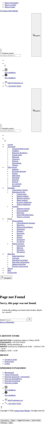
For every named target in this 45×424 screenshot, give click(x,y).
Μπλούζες (20, 225)
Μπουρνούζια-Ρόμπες (25, 227)
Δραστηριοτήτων (18, 256)
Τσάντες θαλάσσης (24, 204)
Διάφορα (15, 169)
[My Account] (25, 59)
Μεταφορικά (9, 373)
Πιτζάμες (20, 231)
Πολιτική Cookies (11, 383)
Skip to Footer (10, 7)
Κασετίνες (20, 213)
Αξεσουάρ (11, 147)
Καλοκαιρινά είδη (18, 192)
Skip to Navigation (11, 3)
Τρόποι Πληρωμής (11, 375)
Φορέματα (20, 233)
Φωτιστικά (16, 186)
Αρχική (10, 145)
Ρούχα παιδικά (17, 221)
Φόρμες (19, 235)
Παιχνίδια (11, 254)
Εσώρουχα (21, 239)
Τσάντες (15, 165)
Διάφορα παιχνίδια (19, 264)
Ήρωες (10, 268)
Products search (8, 53)
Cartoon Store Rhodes (22, 411)
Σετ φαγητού (16, 184)
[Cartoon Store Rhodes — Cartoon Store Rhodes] (9, 11)
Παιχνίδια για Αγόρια (20, 260)
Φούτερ (19, 237)
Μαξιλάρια (16, 176)
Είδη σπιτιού (12, 167)
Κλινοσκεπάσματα (19, 171)
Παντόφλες (21, 229)
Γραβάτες (15, 151)
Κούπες (15, 173)
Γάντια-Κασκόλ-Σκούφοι (26, 223)
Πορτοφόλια (16, 163)
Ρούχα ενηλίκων (18, 244)
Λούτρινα (15, 258)
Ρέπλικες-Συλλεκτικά (20, 266)
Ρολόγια (15, 161)
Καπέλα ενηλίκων (23, 198)
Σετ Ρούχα (20, 242)
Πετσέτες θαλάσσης (24, 202)
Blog (9, 270)
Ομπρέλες (16, 159)
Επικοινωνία (12, 273)
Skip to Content (10, 5)
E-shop (7, 364)
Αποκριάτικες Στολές (20, 190)
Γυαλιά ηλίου (17, 155)
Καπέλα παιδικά (22, 196)
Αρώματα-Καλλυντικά (20, 149)
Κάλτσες (20, 248)
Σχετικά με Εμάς (11, 359)
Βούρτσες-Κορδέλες (19, 153)
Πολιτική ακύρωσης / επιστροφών (17, 377)
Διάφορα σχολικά (23, 209)
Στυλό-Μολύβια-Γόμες (25, 215)
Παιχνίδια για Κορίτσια (20, 262)
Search (2, 320)
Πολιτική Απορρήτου (12, 381)
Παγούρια (15, 178)
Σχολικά (15, 206)
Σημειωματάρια (22, 211)
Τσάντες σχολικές (23, 217)
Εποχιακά (11, 188)
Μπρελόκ (15, 157)
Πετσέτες (15, 180)
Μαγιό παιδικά (22, 200)
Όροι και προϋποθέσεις (13, 379)
